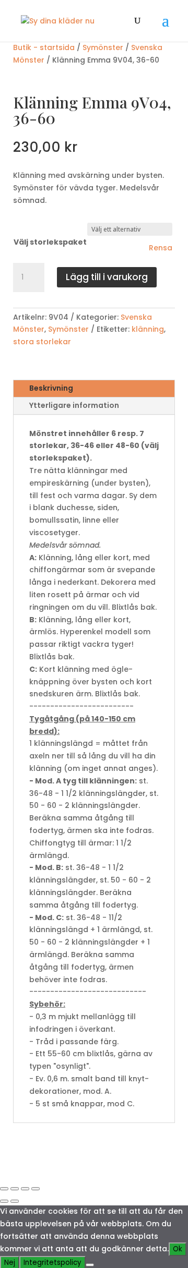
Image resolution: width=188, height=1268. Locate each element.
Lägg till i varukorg (107, 277)
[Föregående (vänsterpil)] (4, 1201)
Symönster (103, 47)
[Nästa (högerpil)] (14, 1201)
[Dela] (25, 1188)
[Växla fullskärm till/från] (14, 1188)
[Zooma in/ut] (4, 1188)
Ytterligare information (74, 405)
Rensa (160, 247)
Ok (177, 1249)
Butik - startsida (44, 47)
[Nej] (90, 1264)
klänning (148, 329)
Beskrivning (51, 388)
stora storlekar (42, 341)
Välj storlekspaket (50, 242)
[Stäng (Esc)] (35, 1188)
